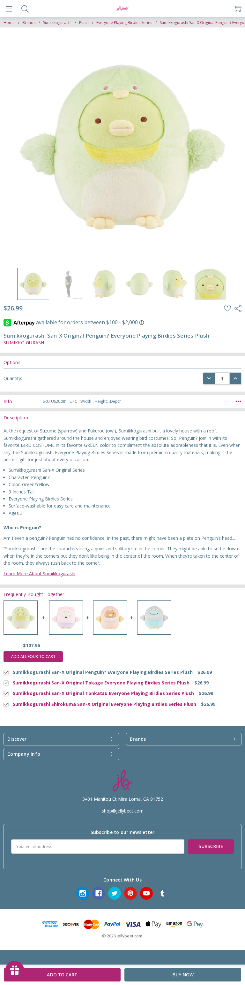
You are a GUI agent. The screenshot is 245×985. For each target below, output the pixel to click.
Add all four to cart (33, 656)
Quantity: (13, 378)
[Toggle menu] (9, 9)
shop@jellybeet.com (123, 811)
